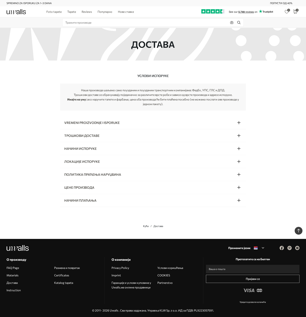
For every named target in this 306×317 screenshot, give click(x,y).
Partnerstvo (165, 282)
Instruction (14, 290)
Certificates (61, 275)
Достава (12, 282)
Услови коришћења (170, 267)
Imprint (116, 275)
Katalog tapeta (63, 282)
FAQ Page (13, 267)
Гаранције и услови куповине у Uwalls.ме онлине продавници (131, 285)
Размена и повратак (67, 267)
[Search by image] (232, 22)
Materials (12, 275)
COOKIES (163, 275)
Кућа (146, 226)
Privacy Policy (120, 267)
